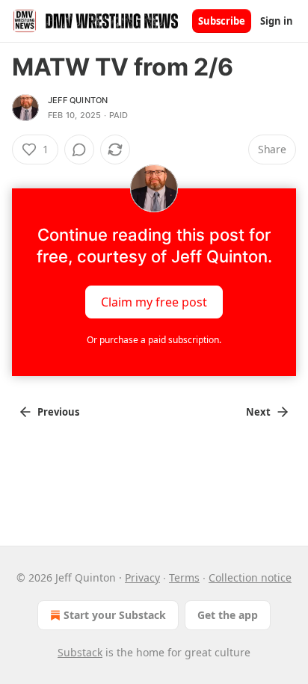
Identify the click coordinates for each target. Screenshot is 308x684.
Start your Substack (115, 615)
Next (258, 412)
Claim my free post (154, 302)
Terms (184, 577)
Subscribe (221, 21)
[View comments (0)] (79, 149)
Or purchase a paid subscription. (154, 339)
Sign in (276, 21)
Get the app (227, 615)
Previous (58, 412)
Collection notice (250, 577)
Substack (80, 652)
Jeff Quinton (78, 100)
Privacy (142, 577)
